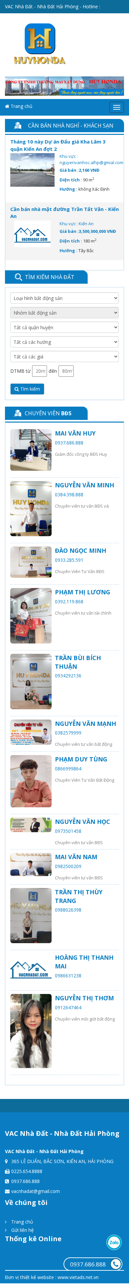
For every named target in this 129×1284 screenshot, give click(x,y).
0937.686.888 (88, 1264)
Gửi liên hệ (22, 1230)
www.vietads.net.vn (78, 1277)
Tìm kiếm (29, 389)
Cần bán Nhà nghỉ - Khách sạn (70, 125)
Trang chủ (20, 106)
